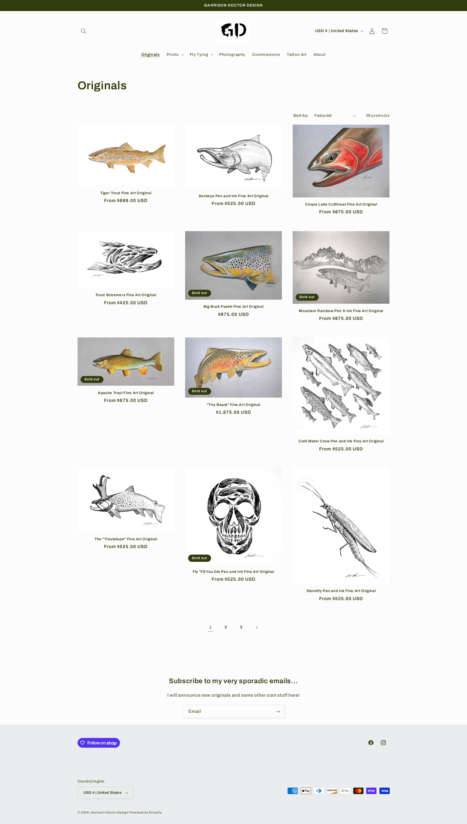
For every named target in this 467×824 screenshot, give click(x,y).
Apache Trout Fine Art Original (126, 393)
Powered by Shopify (145, 812)
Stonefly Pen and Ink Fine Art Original (341, 591)
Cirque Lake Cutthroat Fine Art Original (341, 204)
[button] (84, 31)
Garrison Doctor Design (109, 812)
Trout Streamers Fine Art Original (125, 295)
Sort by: (301, 115)
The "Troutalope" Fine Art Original (126, 539)
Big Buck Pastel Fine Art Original (234, 307)
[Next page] (256, 627)
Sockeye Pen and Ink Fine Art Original (233, 196)
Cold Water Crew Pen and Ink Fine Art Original (341, 441)
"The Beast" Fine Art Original (233, 405)
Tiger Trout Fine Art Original (125, 193)
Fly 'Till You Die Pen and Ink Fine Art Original (233, 572)
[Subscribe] (278, 711)
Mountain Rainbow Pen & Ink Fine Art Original (341, 311)
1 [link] (210, 627)
